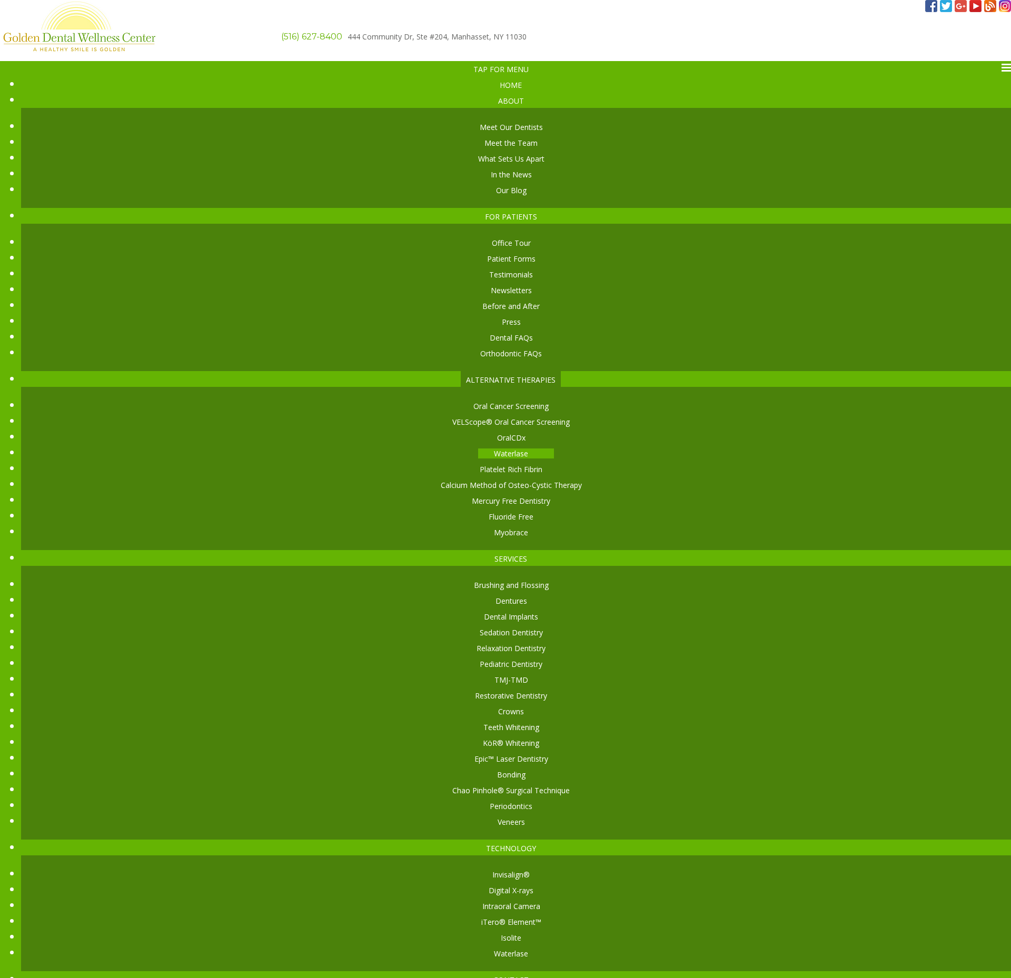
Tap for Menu (501, 69)
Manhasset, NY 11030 (437, 37)
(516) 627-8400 (311, 37)
